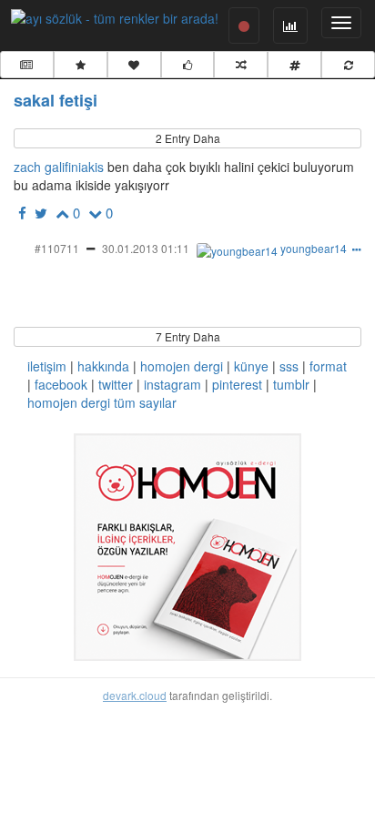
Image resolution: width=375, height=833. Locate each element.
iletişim (46, 366)
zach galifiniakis (59, 166)
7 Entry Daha (188, 336)
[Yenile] (348, 64)
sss (289, 366)
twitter (115, 384)
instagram (172, 384)
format (328, 366)
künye (251, 366)
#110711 (57, 248)
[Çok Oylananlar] (188, 64)
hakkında (103, 366)
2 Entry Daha (188, 138)
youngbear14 (313, 248)
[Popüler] (80, 64)
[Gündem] (27, 64)
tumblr (291, 384)
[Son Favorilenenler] (134, 64)
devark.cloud (135, 695)
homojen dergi (181, 366)
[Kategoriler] (294, 64)
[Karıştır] (241, 64)
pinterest (237, 384)
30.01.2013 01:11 (145, 248)
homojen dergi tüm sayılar (102, 402)
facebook (61, 384)
